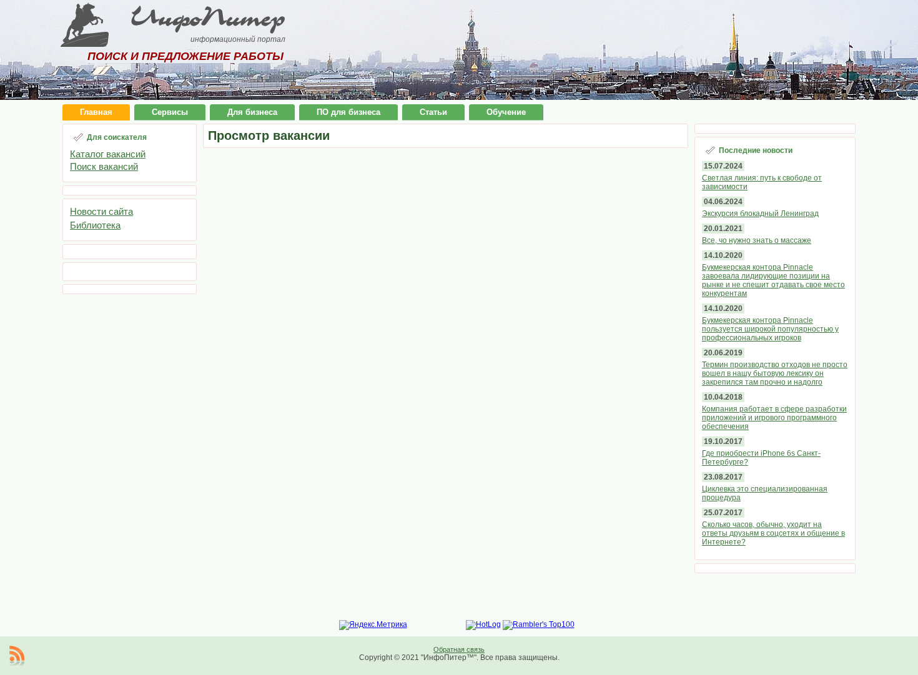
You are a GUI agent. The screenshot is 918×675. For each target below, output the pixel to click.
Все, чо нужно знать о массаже (756, 240)
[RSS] (16, 656)
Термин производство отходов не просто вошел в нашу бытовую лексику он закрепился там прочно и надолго (774, 373)
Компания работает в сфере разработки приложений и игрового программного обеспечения (774, 418)
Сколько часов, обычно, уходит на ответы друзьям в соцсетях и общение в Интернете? (773, 533)
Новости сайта (101, 211)
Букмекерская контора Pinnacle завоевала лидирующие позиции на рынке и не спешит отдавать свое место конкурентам (773, 280)
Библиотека (95, 225)
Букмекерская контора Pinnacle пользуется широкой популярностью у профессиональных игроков (770, 329)
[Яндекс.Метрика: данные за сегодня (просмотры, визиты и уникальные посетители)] (373, 625)
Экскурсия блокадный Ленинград (760, 213)
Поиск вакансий (104, 166)
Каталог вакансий (108, 154)
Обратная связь (459, 649)
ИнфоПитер (208, 17)
